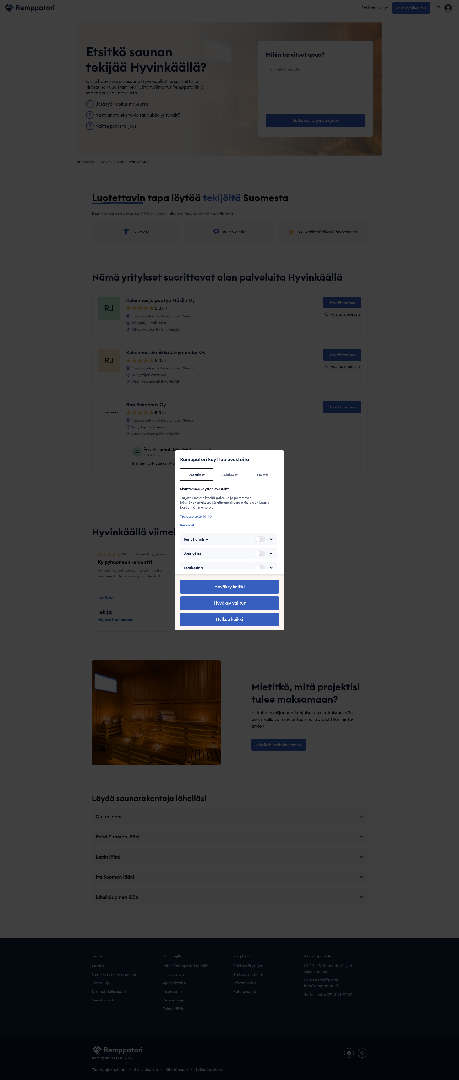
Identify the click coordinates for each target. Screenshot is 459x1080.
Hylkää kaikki (229, 619)
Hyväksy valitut (230, 603)
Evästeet (187, 525)
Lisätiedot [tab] (229, 475)
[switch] (260, 539)
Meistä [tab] (262, 475)
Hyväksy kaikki (229, 586)
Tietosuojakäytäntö (196, 516)
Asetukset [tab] (197, 475)
